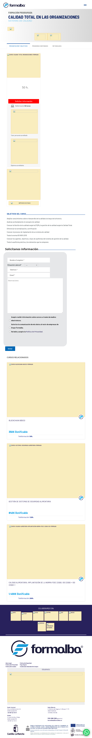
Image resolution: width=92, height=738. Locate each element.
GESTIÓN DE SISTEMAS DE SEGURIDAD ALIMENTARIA (30, 501)
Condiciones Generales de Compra (29, 666)
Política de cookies (11, 666)
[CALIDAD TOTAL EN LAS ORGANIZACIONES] (23, 65)
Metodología (57, 46)
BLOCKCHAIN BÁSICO (17, 420)
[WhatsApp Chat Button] (86, 732)
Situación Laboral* (14, 265)
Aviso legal (9, 663)
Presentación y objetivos (18, 46)
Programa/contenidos (40, 46)
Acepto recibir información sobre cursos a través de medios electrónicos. (33, 318)
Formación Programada (20, 12)
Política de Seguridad (26, 663)
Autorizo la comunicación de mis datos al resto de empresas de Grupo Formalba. (34, 326)
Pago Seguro (23, 664)
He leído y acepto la (27, 332)
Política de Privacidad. (34, 332)
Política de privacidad (12, 664)
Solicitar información (23, 101)
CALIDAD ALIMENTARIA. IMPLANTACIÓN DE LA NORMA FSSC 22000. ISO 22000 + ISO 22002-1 (42, 583)
